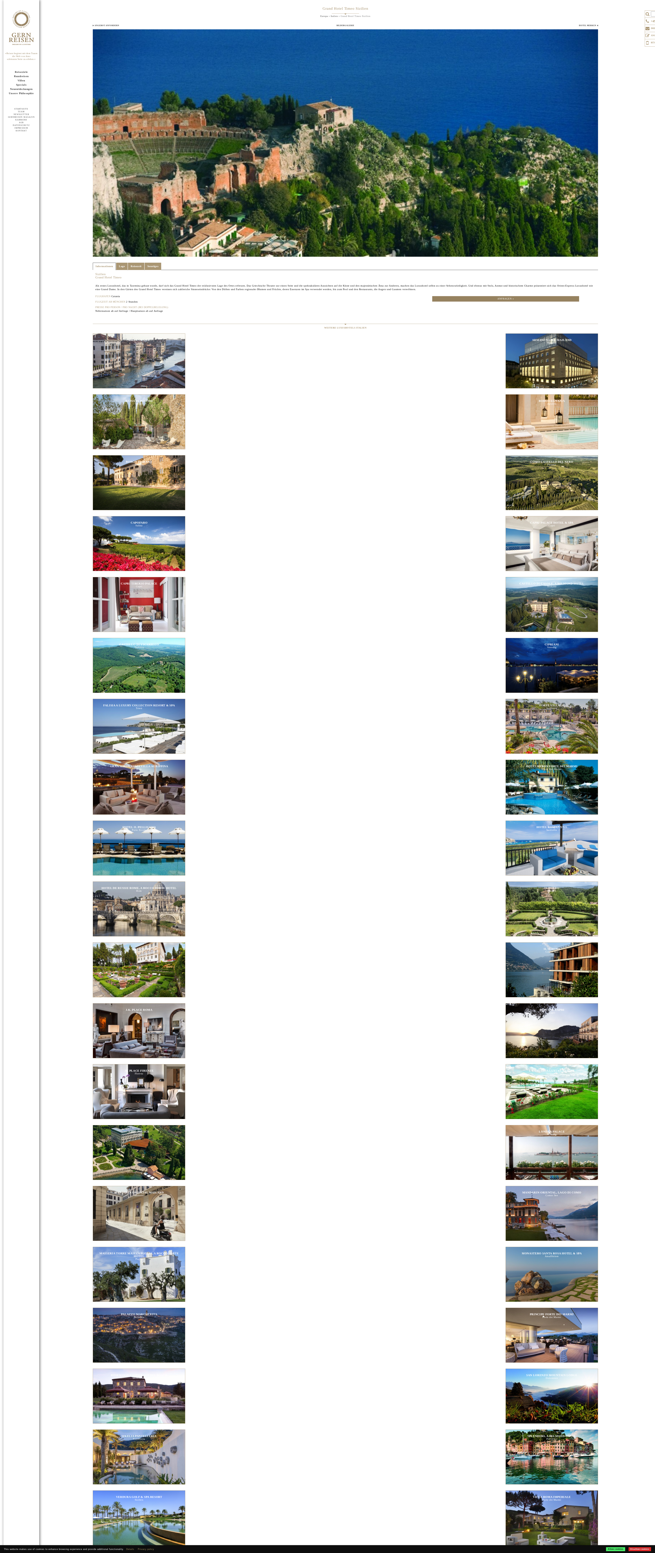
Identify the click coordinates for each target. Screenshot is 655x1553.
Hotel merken (587, 25)
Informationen (104, 266)
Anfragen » (505, 298)
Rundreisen (21, 76)
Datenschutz (21, 125)
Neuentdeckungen (21, 89)
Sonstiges (152, 266)
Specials (21, 84)
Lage (122, 266)
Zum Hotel (139, 357)
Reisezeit (136, 266)
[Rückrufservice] (647, 42)
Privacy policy (146, 1549)
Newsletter (21, 114)
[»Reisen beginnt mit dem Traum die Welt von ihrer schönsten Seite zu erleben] (21, 28)
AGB (21, 122)
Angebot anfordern (106, 25)
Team (21, 112)
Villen (21, 80)
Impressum (21, 128)
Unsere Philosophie (21, 93)
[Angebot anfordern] (647, 35)
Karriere (21, 120)
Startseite (21, 109)
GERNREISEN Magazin (21, 117)
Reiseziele (21, 72)
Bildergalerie (345, 25)
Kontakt (21, 131)
